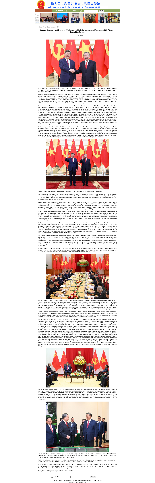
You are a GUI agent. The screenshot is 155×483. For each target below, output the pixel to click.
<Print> (105, 477)
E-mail (73, 11)
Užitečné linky (61, 11)
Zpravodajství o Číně (53, 27)
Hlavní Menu (42, 27)
